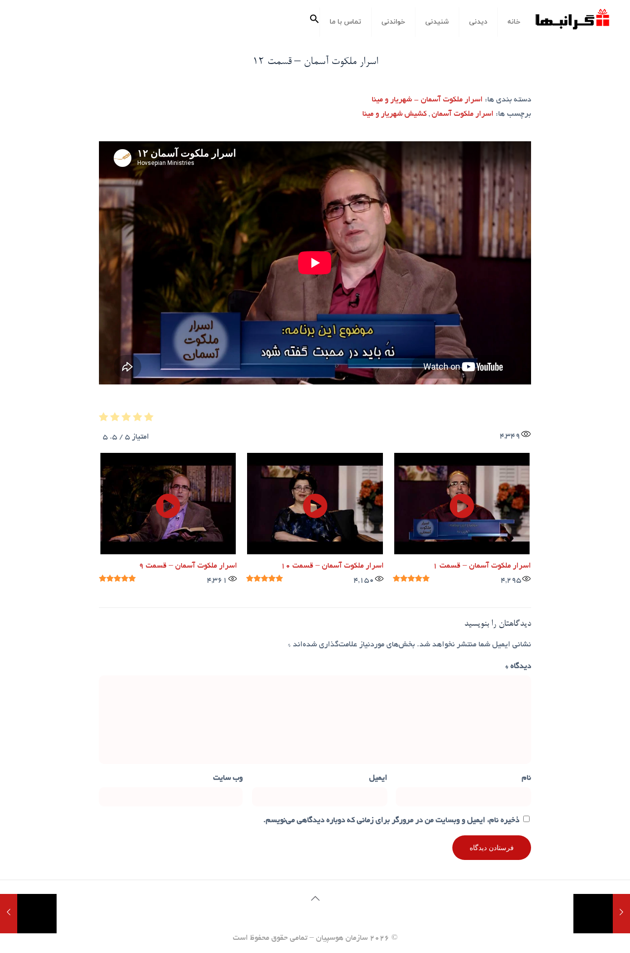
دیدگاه (518, 667)
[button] (314, 22)
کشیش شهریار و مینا (394, 114)
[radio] (149, 419)
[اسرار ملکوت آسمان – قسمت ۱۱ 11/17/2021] (621, 913)
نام (526, 778)
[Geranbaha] (572, 23)
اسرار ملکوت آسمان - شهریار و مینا (427, 100)
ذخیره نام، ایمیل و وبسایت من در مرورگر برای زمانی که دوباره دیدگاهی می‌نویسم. (391, 821)
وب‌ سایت (228, 778)
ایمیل (378, 778)
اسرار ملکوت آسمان (463, 114)
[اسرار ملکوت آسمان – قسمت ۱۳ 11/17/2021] (8, 913)
